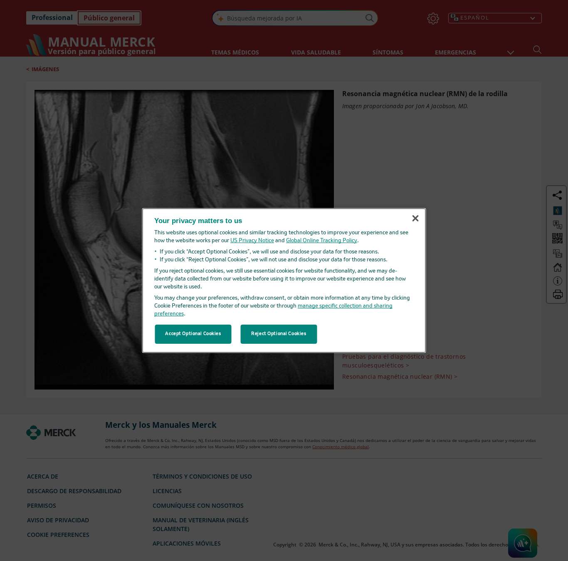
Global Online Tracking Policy (321, 240)
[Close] (415, 218)
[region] (284, 280)
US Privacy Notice (252, 240)
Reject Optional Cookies (278, 333)
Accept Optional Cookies (193, 333)
